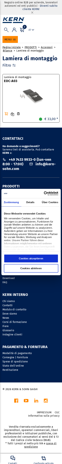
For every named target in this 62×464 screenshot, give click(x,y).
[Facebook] (16, 401)
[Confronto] (12, 114)
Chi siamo (8, 301)
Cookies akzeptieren (31, 258)
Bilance (7, 50)
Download (8, 278)
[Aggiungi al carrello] (6, 113)
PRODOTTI (31, 47)
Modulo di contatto (14, 309)
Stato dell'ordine (13, 365)
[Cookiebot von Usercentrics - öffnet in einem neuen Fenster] (44, 193)
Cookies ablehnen (31, 268)
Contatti (7, 305)
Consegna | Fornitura (15, 357)
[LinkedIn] (36, 401)
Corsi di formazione (14, 322)
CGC (57, 412)
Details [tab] (30, 202)
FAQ (4, 282)
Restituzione (10, 369)
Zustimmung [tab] (11, 202)
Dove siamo (9, 313)
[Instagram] (46, 401)
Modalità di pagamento (17, 353)
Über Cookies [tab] (50, 202)
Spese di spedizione (15, 361)
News (5, 317)
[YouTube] (26, 401)
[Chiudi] (32, 12)
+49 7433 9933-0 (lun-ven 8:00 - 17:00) (26, 161)
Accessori (47, 47)
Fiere (5, 326)
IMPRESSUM (44, 412)
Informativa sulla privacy (44, 415)
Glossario (8, 330)
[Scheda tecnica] (18, 114)
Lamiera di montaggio (30, 50)
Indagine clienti (12, 334)
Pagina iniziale (11, 47)
